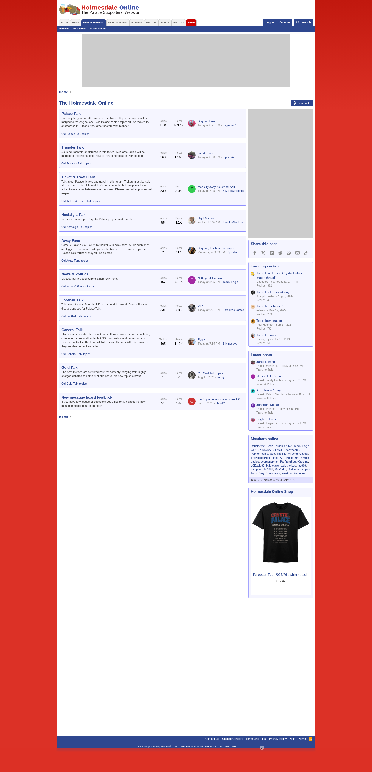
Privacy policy (278, 738)
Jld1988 (268, 469)
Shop (191, 22)
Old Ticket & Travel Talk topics (80, 201)
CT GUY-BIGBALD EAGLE (268, 449)
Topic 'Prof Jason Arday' (273, 292)
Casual (303, 453)
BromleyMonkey (233, 222)
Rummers (299, 473)
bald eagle (272, 465)
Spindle (232, 252)
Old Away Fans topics (75, 260)
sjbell (275, 457)
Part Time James (233, 310)
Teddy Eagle (230, 282)
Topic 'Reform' (266, 335)
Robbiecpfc (258, 446)
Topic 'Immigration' (269, 320)
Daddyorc (294, 469)
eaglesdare (268, 453)
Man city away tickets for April (217, 187)
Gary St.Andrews (269, 473)
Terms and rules (256, 738)
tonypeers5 (293, 449)
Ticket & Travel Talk (78, 177)
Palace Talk (71, 114)
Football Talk (72, 300)
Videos (164, 22)
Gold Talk (69, 367)
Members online (264, 439)
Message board (93, 22)
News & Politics (74, 274)
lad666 (302, 465)
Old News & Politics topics (78, 286)
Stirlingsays (230, 343)
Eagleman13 (230, 125)
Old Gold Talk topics (74, 383)
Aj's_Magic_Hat (289, 457)
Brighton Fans (206, 121)
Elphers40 (229, 157)
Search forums (98, 28)
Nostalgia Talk (73, 215)
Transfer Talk (72, 147)
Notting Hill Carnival (210, 278)
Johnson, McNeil (268, 405)
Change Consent (232, 738)
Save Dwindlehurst (234, 190)
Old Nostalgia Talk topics (77, 227)
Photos (151, 22)
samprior (256, 469)
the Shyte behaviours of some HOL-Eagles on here (229, 399)
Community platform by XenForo (167, 746)
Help (292, 738)
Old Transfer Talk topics (76, 163)
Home (64, 22)
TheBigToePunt (260, 457)
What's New (79, 28)
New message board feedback (86, 397)
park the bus (288, 465)
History (178, 22)
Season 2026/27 (117, 22)
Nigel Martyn (206, 218)
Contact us (212, 738)
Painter (255, 453)
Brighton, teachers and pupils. (216, 248)
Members (64, 28)
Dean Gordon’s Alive (279, 446)
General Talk (72, 330)
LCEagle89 (257, 465)
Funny (202, 339)
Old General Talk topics (76, 354)
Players (136, 22)
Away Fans (70, 241)
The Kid (281, 453)
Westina (287, 473)
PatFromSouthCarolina (294, 461)
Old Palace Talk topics (75, 133)
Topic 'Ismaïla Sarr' (269, 306)
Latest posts (261, 355)
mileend (293, 453)
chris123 (221, 403)
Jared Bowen (206, 153)
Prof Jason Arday (268, 390)
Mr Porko (280, 469)
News (75, 22)
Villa (200, 306)
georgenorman (269, 461)
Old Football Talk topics (76, 316)
